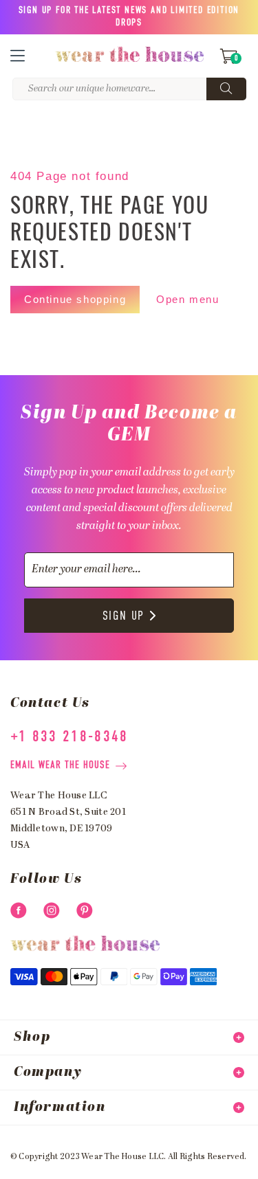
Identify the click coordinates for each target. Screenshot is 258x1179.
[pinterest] (84, 910)
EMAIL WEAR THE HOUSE (60, 765)
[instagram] (51, 910)
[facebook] (18, 910)
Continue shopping (75, 299)
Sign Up (124, 616)
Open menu (187, 299)
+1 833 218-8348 (69, 737)
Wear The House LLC (122, 1157)
